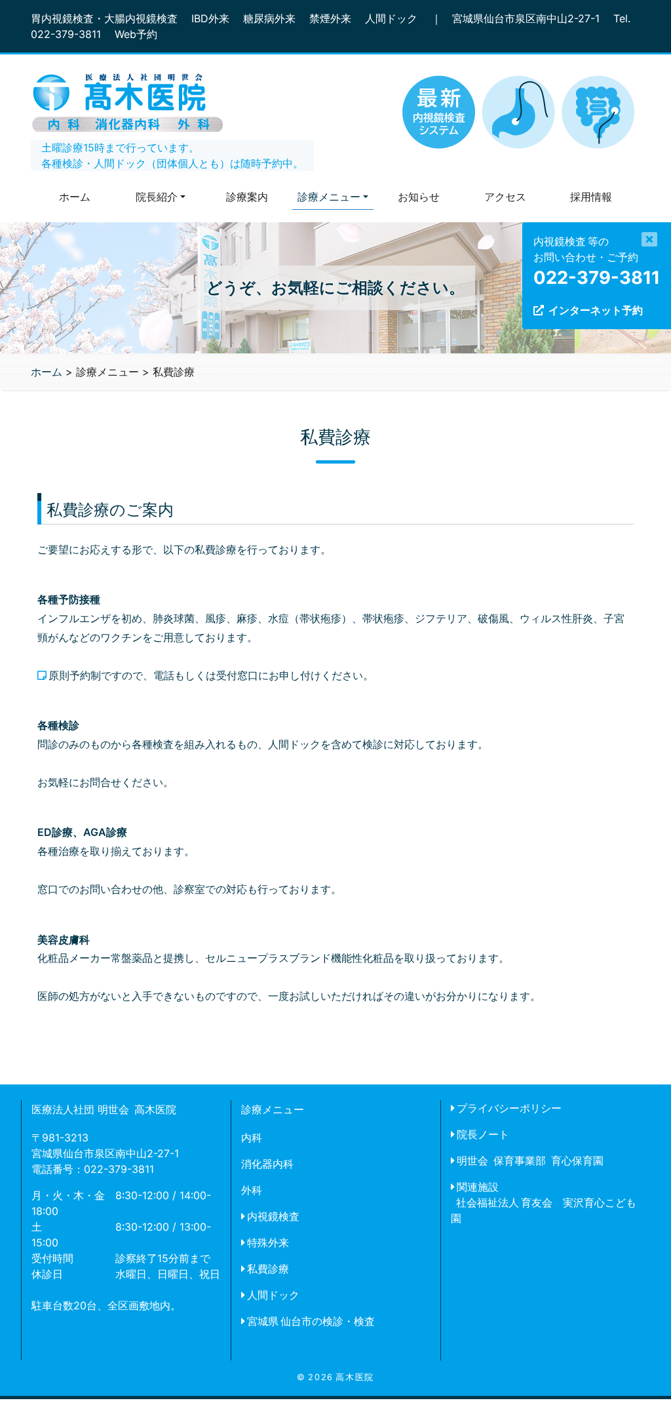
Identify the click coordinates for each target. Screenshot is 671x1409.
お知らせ (419, 196)
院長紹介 (157, 196)
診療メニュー (328, 196)
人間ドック (273, 1294)
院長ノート (483, 1134)
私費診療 (268, 1268)
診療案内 (247, 196)
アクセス (505, 196)
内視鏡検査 (273, 1216)
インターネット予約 (595, 310)
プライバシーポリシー (509, 1108)
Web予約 (136, 34)
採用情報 (591, 196)
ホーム (74, 196)
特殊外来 (268, 1242)
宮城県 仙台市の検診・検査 (311, 1321)
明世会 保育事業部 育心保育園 (530, 1160)
